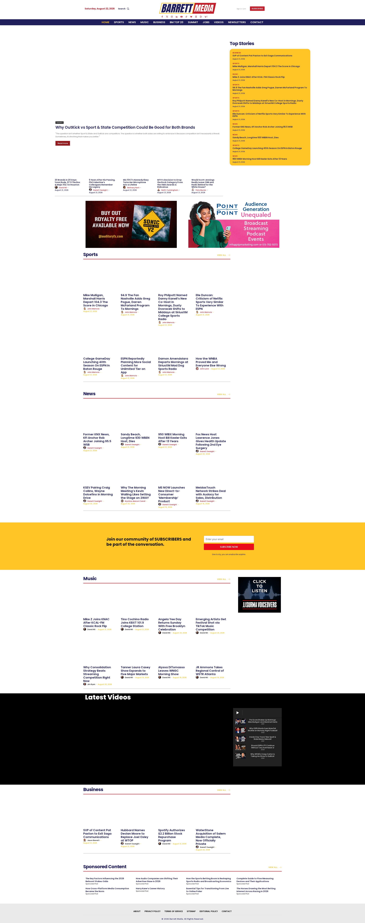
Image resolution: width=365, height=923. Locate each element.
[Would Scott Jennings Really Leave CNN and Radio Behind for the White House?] (207, 164)
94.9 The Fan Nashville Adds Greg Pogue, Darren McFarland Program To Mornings (270, 88)
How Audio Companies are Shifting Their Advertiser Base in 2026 (157, 880)
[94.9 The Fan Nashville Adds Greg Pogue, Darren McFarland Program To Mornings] (138, 277)
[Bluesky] (191, 17)
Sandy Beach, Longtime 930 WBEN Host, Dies (256, 137)
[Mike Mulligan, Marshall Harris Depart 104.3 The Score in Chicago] (100, 277)
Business (237, 53)
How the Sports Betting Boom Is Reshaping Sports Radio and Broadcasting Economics (208, 880)
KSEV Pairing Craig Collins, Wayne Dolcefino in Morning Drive (98, 493)
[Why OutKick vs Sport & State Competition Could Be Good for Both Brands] (139, 82)
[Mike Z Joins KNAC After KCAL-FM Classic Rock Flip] (100, 601)
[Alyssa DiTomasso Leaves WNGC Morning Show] (175, 649)
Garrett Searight (100, 190)
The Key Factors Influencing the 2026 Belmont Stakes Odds (105, 880)
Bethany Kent (133, 187)
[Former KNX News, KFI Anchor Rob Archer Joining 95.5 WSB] (100, 416)
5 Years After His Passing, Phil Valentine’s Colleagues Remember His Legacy (102, 183)
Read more (63, 143)
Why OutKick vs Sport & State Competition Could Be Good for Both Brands (125, 127)
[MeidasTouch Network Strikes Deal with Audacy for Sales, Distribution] (213, 469)
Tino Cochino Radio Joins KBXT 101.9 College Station (135, 622)
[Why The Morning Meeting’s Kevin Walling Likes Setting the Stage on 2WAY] (138, 469)
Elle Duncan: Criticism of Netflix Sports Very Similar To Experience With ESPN (269, 115)
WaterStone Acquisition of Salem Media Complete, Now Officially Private (211, 837)
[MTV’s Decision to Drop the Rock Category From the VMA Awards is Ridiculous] (173, 164)
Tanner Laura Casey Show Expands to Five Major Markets (135, 670)
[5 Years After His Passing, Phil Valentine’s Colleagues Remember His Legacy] (104, 164)
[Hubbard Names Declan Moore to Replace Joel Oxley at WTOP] (138, 812)
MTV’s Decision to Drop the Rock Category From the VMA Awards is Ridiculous (170, 183)
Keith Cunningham (169, 190)
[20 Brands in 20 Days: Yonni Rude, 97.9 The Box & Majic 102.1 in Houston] (70, 164)
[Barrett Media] (188, 8)
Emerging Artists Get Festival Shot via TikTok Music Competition (211, 624)
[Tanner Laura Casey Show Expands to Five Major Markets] (138, 649)
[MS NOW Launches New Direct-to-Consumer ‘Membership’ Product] (175, 469)
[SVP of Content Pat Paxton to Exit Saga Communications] (100, 812)
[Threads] (196, 17)
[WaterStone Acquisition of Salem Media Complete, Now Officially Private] (213, 812)
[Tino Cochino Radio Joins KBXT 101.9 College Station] (138, 601)
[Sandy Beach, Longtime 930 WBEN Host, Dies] (138, 416)
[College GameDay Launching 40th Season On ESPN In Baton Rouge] (100, 340)
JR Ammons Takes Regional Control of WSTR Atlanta (210, 670)
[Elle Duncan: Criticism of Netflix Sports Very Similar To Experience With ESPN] (213, 277)
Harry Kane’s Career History (150, 888)
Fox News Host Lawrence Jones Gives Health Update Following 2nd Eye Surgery (211, 441)
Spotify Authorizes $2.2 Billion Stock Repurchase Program (171, 835)
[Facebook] (162, 17)
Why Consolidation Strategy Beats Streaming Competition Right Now (97, 674)
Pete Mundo (201, 190)
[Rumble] (201, 17)
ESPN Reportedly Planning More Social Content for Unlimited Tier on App (136, 365)
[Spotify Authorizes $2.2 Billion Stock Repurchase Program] (175, 812)
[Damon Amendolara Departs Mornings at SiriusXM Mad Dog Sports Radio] (175, 340)
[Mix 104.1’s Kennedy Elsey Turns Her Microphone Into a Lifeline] (138, 164)
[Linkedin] (177, 17)
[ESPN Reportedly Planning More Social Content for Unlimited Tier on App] (138, 340)
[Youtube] (181, 17)
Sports (236, 63)
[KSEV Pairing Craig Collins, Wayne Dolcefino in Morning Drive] (100, 469)
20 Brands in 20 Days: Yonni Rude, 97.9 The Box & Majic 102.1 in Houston (67, 182)
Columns (59, 123)
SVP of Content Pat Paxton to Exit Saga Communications (262, 55)
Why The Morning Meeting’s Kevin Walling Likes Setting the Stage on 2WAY (136, 493)
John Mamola (93, 309)
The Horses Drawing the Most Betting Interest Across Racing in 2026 (256, 890)
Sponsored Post (92, 884)
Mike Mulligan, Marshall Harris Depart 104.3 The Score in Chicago (266, 66)
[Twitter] (167, 17)
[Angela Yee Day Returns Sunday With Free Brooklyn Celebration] (175, 601)
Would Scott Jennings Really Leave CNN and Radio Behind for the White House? (202, 183)
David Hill (63, 187)
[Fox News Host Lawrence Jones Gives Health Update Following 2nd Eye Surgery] (213, 416)
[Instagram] (172, 17)
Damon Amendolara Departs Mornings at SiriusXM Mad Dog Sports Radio (173, 364)
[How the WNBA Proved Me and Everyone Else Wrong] (213, 340)
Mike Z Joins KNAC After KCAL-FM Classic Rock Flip (259, 77)
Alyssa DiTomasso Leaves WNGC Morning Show (171, 670)
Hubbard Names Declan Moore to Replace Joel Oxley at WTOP (134, 835)
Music (235, 74)
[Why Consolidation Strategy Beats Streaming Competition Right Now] (100, 649)
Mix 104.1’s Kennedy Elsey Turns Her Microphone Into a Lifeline (136, 182)
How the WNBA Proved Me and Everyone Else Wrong (211, 362)
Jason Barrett (93, 840)
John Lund (204, 369)
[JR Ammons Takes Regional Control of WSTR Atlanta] (213, 649)
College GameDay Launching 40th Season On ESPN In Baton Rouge (267, 148)
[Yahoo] (206, 17)
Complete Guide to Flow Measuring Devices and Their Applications (255, 880)
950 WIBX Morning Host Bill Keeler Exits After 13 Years (260, 158)
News (235, 124)
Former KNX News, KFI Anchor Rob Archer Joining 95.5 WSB (263, 126)
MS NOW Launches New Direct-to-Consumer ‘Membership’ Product (171, 494)
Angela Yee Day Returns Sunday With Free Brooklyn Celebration (171, 624)
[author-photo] (56, 187)
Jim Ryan (91, 684)
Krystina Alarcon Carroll (135, 501)
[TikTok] (186, 17)
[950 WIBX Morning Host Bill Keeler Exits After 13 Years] (175, 416)
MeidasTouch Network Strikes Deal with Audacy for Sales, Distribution (211, 493)
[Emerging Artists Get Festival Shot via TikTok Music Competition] (213, 601)
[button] (124, 9)
